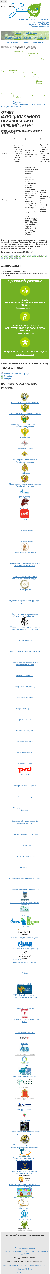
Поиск (33, 48)
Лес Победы (12, 42)
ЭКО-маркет (40, 38)
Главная (18, 33)
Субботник (31, 33)
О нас (25, 42)
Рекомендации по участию (17, 38)
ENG (19, 48)
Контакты (38, 42)
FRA (26, 48)
